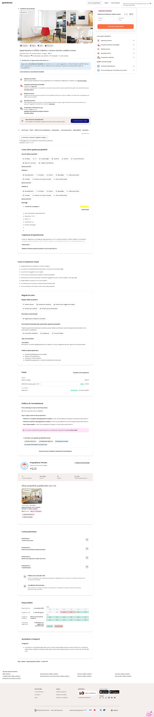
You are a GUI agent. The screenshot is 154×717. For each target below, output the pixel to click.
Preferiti (124, 3)
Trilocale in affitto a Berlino (122, 674)
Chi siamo (38, 695)
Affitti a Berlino (7, 674)
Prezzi (31, 130)
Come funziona (115, 3)
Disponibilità (77, 130)
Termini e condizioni (62, 697)
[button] (144, 2)
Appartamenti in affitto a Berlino (49, 674)
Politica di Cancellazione (42, 130)
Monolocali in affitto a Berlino (123, 676)
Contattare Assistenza (84, 697)
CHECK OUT (121, 18)
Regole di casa (23, 130)
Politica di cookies (61, 695)
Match (106, 3)
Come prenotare (66, 130)
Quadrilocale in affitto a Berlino (11, 676)
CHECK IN (100, 18)
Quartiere (85, 130)
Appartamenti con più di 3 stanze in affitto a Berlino (54, 676)
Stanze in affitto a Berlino (84, 676)
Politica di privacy (61, 692)
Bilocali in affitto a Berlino (84, 674)
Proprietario (55, 130)
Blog (36, 697)
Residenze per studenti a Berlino (12, 678)
